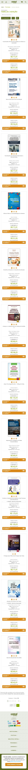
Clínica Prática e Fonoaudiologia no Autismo (14, 213)
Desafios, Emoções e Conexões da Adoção (13, 269)
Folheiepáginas (16, 40)
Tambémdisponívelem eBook (12, 40)
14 (18, 701)
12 (13, 18)
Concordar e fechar (14, 764)
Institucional (13, 731)
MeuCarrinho (21, 2)
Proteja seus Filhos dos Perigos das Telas (14, 555)
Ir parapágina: (11, 705)
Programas (13, 742)
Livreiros (13, 750)
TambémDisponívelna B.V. (14, 40)
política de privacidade (15, 761)
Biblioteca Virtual (13, 739)
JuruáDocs (13, 746)
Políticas (13, 735)
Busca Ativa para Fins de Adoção (14, 99)
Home (2, 7)
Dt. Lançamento (6, 18)
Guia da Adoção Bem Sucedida (14, 657)
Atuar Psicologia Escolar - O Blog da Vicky (14, 384)
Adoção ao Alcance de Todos (14, 601)
